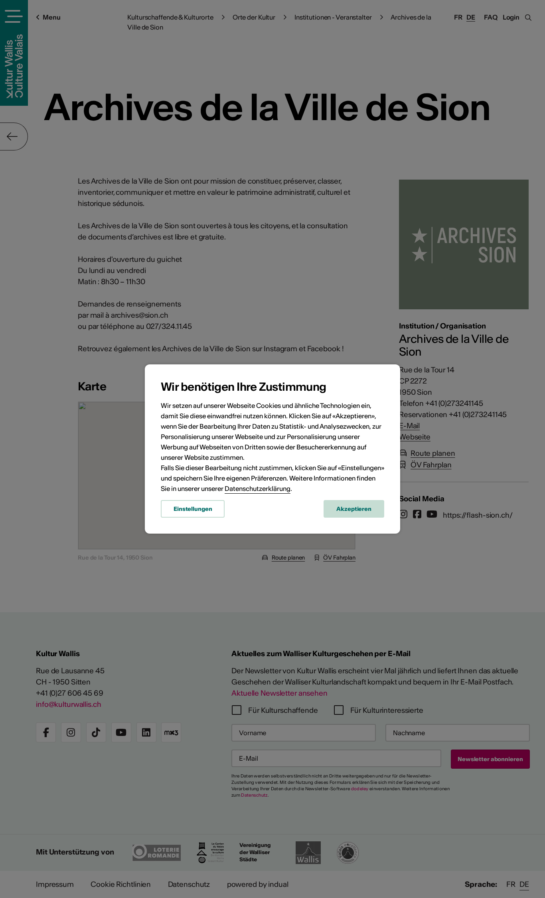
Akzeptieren (353, 508)
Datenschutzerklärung (257, 489)
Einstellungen (193, 508)
